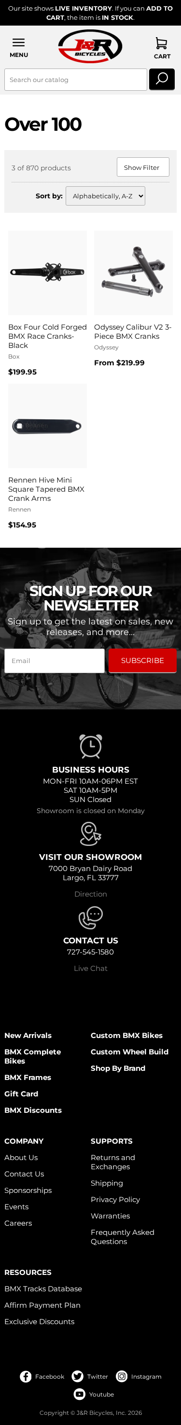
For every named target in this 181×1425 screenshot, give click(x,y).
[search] (162, 80)
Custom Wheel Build (129, 1051)
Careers (18, 1223)
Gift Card (21, 1093)
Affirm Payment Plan (42, 1305)
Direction (90, 894)
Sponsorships (28, 1190)
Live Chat (91, 968)
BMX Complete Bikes (32, 1056)
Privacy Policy (115, 1199)
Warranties (110, 1215)
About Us (21, 1157)
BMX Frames (27, 1077)
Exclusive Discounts (39, 1321)
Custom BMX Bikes (127, 1035)
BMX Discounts (33, 1110)
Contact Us (24, 1173)
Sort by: (49, 196)
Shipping (107, 1183)
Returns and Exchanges (113, 1162)
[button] (18, 47)
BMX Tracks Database (43, 1288)
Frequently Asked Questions (122, 1237)
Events (16, 1206)
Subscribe (142, 660)
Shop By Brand (118, 1068)
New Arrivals (28, 1035)
